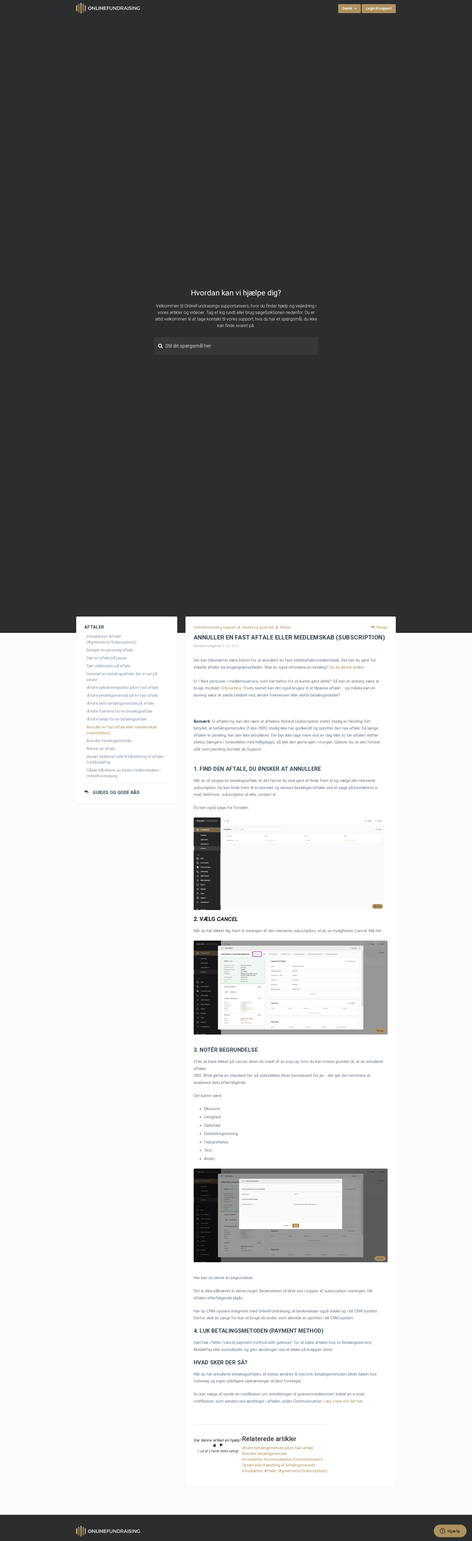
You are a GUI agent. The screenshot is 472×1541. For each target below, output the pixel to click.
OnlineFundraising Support (215, 627)
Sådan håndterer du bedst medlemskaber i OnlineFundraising (123, 773)
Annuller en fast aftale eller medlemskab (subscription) (122, 730)
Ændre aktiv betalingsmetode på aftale (120, 703)
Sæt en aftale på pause (107, 658)
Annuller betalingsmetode (109, 741)
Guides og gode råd (116, 792)
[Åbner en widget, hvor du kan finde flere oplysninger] (450, 1531)
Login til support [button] (378, 8)
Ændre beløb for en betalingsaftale (117, 719)
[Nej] (221, 1445)
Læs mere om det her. (343, 1401)
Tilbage (382, 627)
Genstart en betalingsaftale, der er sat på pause (122, 677)
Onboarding (231, 688)
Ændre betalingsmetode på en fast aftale (122, 695)
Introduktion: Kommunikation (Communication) (282, 1459)
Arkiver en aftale (101, 748)
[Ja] (214, 1445)
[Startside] (108, 8)
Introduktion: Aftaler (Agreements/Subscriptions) (111, 639)
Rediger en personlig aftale (110, 650)
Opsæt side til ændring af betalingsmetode (278, 1465)
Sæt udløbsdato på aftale (108, 666)
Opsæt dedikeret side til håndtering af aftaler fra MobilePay (125, 759)
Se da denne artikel (347, 667)
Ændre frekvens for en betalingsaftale (119, 711)
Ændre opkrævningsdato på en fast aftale (122, 687)
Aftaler (285, 627)
